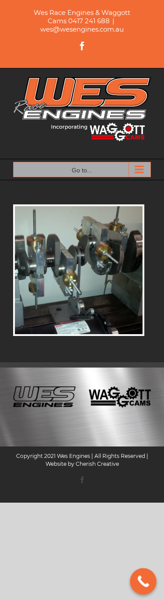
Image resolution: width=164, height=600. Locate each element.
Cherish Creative (97, 464)
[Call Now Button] (143, 581)
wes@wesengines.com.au (82, 29)
